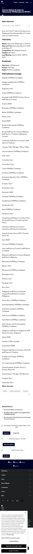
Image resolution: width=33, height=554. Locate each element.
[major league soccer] (2, 508)
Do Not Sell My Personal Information (10, 538)
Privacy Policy (10, 534)
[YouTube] (17, 500)
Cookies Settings (13, 541)
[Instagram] (12, 500)
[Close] (25, 513)
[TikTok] (22, 500)
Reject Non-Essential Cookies (14, 546)
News (5, 391)
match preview (15, 391)
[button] (30, 2)
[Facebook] (7, 500)
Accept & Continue (14, 550)
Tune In (25, 391)
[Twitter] (3, 500)
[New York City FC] (3, 2)
